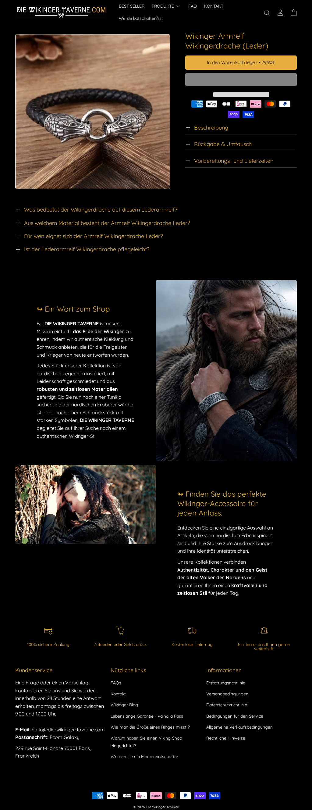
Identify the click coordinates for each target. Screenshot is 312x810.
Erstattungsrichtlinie (225, 683)
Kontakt (118, 694)
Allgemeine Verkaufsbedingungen (239, 727)
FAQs (116, 683)
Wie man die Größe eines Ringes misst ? (150, 727)
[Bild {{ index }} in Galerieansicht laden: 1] (93, 111)
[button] (241, 80)
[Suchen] (267, 12)
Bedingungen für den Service (234, 716)
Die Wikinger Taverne (162, 807)
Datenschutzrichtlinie (226, 705)
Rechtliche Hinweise (225, 738)
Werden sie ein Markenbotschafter (144, 756)
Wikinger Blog (124, 705)
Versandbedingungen (227, 694)
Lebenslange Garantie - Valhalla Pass (147, 716)
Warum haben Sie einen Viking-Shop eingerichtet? (146, 741)
